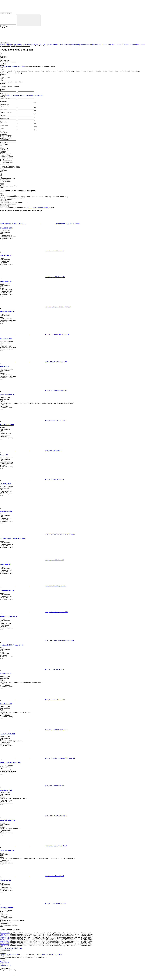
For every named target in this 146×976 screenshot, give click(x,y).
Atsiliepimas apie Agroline (42, 954)
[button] (73, 35)
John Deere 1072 (6, 511)
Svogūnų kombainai (102, 44)
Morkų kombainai (81, 44)
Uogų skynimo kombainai (115, 44)
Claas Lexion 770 (6, 704)
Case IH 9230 (4, 366)
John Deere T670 (6, 790)
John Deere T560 (4, 944)
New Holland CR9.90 (7, 311)
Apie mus (2, 948)
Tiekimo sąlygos (4, 954)
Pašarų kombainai (27, 44)
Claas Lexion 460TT (7, 425)
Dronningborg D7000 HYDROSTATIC (12, 538)
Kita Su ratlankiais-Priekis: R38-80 (12, 645)
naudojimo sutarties (43, 207)
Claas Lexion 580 (5, 942)
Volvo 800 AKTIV (6, 255)
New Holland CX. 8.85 (7, 734)
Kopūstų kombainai (5, 46)
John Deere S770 (5, 940)
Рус (3, 951)
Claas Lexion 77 (5, 674)
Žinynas (7, 948)
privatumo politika (31, 207)
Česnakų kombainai (16, 46)
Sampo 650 (4, 455)
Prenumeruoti (4, 206)
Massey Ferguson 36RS (8, 616)
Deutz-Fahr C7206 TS (7, 820)
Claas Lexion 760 (5, 934)
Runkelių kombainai (38, 44)
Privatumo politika (14, 954)
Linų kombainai (26, 46)
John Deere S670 (5, 935)
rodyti (2, 184)
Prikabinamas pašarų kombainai (67, 44)
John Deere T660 (6, 339)
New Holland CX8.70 (7, 395)
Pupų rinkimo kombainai (138, 44)
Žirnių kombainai (126, 44)
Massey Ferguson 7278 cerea (10, 762)
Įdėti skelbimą (4, 201)
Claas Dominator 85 (7, 590)
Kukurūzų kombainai (91, 44)
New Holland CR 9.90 (7, 850)
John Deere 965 (5, 564)
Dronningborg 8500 (7, 907)
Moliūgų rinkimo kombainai (51, 44)
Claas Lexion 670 (5, 938)
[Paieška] (29, 20)
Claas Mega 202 (5, 880)
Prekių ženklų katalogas (55, 954)
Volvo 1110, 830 (5, 484)
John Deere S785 (6, 281)
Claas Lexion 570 (5, 945)
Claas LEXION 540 (6, 228)
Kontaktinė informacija (16, 948)
